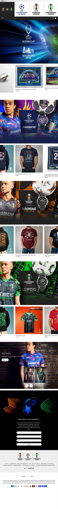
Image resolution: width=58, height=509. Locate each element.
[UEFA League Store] (7, 9)
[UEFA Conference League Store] (51, 9)
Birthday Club (13, 463)
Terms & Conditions (36, 463)
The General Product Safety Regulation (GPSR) (45, 465)
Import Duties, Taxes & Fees (22, 463)
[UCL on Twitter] (25, 468)
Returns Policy (44, 463)
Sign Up (29, 444)
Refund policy (50, 463)
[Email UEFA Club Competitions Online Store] (33, 468)
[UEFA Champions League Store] (21, 9)
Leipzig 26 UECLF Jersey (20, 335)
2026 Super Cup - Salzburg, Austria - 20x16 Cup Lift (25, 89)
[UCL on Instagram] (31, 468)
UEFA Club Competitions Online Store (11, 480)
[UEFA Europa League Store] (36, 9)
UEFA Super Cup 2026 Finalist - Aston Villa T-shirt (25, 255)
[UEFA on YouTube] (29, 468)
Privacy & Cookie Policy (7, 465)
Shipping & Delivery (17, 465)
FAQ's (30, 463)
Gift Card (33, 465)
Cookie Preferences (26, 465)
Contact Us (7, 463)
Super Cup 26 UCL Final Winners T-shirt (23, 174)
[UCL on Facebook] (27, 468)
